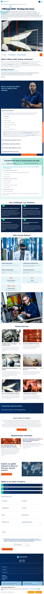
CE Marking (6, 116)
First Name (4, 500)
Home (2, 4)
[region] (21, 589)
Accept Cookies (31, 592)
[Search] (39, 2)
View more (3, 76)
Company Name (5, 507)
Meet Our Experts (22, 429)
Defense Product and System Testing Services (10, 4)
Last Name (24, 500)
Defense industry (25, 63)
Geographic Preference (27, 522)
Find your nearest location (6, 496)
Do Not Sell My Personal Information (8, 592)
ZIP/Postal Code (5, 522)
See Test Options (12, 54)
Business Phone (25, 514)
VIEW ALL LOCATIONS (6, 474)
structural (5, 133)
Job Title (24, 507)
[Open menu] (42, 2)
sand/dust (33, 135)
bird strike (28, 135)
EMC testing (10, 64)
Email (3, 514)
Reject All (38, 592)
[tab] (12, 163)
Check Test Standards (21, 54)
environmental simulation (27, 132)
